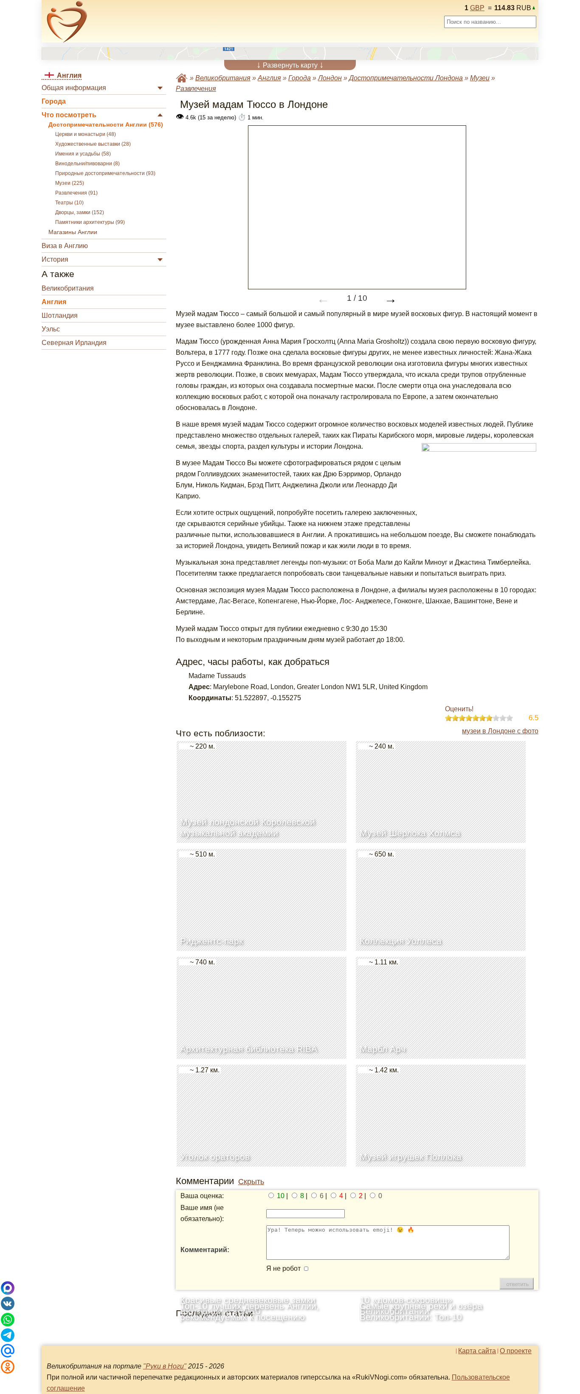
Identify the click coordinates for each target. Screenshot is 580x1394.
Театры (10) (69, 202)
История (55, 259)
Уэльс (51, 329)
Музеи (480, 78)
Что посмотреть (69, 115)
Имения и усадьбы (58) (83, 153)
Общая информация (74, 88)
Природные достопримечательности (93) (105, 173)
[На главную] (67, 21)
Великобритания (68, 288)
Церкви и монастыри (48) (85, 134)
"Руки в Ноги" (164, 1366)
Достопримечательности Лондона (406, 78)
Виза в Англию (65, 246)
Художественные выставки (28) (93, 144)
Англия (54, 302)
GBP (477, 7)
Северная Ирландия (74, 342)
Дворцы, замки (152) (79, 212)
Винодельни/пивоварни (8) (87, 163)
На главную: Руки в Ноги (182, 78)
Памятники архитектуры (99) (90, 222)
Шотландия (60, 315)
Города (54, 101)
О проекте (516, 1351)
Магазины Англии (72, 232)
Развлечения (196, 88)
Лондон (330, 78)
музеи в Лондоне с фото (500, 731)
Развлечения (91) (76, 192)
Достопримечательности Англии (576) (105, 125)
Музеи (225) (69, 183)
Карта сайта (477, 1351)
